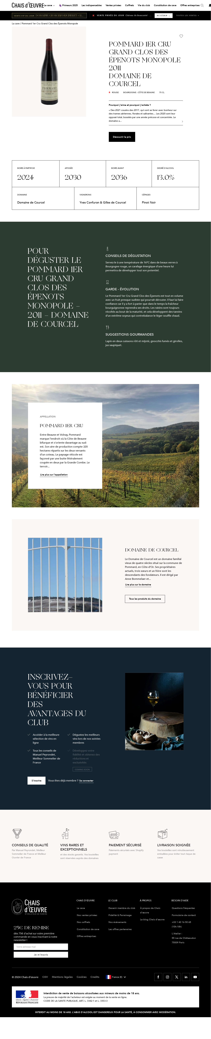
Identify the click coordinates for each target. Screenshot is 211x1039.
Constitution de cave (88, 929)
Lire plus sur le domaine (138, 584)
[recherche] (202, 5)
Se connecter (86, 780)
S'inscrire (36, 780)
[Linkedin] (186, 977)
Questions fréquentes (183, 908)
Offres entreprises (86, 936)
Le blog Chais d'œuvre (152, 919)
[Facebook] (158, 977)
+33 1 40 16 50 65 (181, 922)
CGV (45, 977)
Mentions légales (62, 977)
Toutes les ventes (187, 15)
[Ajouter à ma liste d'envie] (181, 36)
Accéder (163, 15)
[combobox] (115, 977)
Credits (94, 977)
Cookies (82, 977)
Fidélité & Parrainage (120, 915)
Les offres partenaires (120, 929)
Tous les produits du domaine (145, 599)
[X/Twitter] (177, 977)
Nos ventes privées (87, 915)
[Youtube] (195, 977)
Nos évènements (117, 922)
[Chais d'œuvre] (28, 5)
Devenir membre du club (121, 908)
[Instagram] (167, 977)
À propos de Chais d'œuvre (150, 910)
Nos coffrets (83, 922)
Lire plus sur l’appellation (54, 474)
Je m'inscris (41, 955)
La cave (16, 23)
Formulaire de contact (184, 915)
